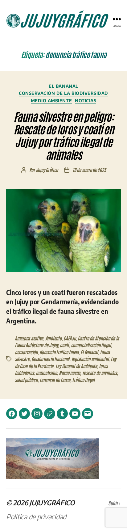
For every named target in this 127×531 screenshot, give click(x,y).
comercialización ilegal (91, 345)
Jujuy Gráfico (47, 170)
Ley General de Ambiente (76, 366)
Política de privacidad (36, 516)
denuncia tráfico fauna (58, 352)
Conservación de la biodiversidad (63, 93)
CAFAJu (69, 338)
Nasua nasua (69, 373)
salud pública (26, 380)
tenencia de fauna (54, 380)
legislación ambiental (90, 359)
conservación (26, 352)
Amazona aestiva (29, 338)
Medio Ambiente (51, 100)
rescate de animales (99, 373)
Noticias (85, 100)
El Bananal (63, 86)
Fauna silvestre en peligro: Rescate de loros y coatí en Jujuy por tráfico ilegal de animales (64, 135)
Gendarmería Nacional (50, 359)
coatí (64, 345)
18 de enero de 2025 (89, 170)
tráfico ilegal (83, 380)
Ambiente (53, 338)
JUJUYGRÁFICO (52, 502)
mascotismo (46, 373)
